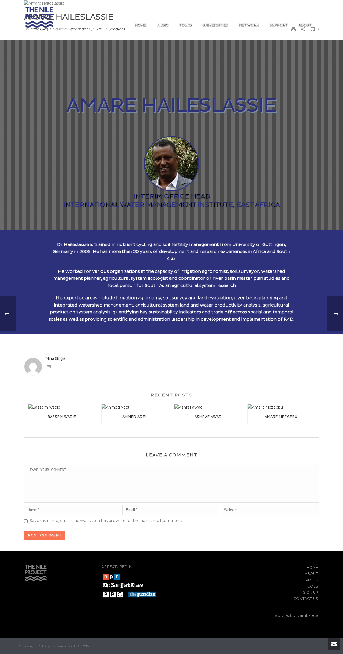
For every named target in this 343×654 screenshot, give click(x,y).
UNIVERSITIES (215, 25)
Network (248, 25)
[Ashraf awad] (208, 407)
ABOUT (304, 25)
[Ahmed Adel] (135, 407)
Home (140, 25)
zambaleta (308, 615)
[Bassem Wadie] (62, 407)
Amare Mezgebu (281, 417)
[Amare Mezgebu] (281, 407)
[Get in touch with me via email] (49, 367)
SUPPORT (278, 25)
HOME (312, 567)
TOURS (185, 25)
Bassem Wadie (62, 417)
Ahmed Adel (134, 417)
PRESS (312, 580)
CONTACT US (305, 598)
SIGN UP (310, 592)
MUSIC (162, 25)
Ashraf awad (208, 417)
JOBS (313, 586)
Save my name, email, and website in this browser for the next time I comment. (106, 521)
